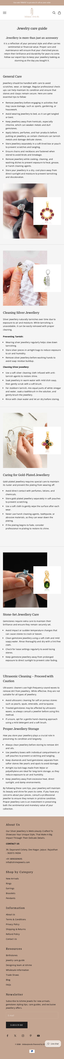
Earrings (10, 888)
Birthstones (12, 955)
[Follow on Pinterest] (30, 1035)
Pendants (10, 898)
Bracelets (10, 893)
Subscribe (16, 1025)
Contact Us (11, 939)
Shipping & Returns (16, 929)
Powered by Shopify (41, 1044)
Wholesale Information (17, 970)
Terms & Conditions (16, 919)
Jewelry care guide (15, 960)
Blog (8, 979)
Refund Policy (13, 934)
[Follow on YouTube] (38, 1035)
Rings (9, 883)
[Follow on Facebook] (7, 1035)
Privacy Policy (12, 924)
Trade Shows (12, 974)
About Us (10, 914)
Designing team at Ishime (19, 965)
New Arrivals (12, 878)
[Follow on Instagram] (22, 1035)
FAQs (8, 984)
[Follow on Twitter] (15, 1035)
